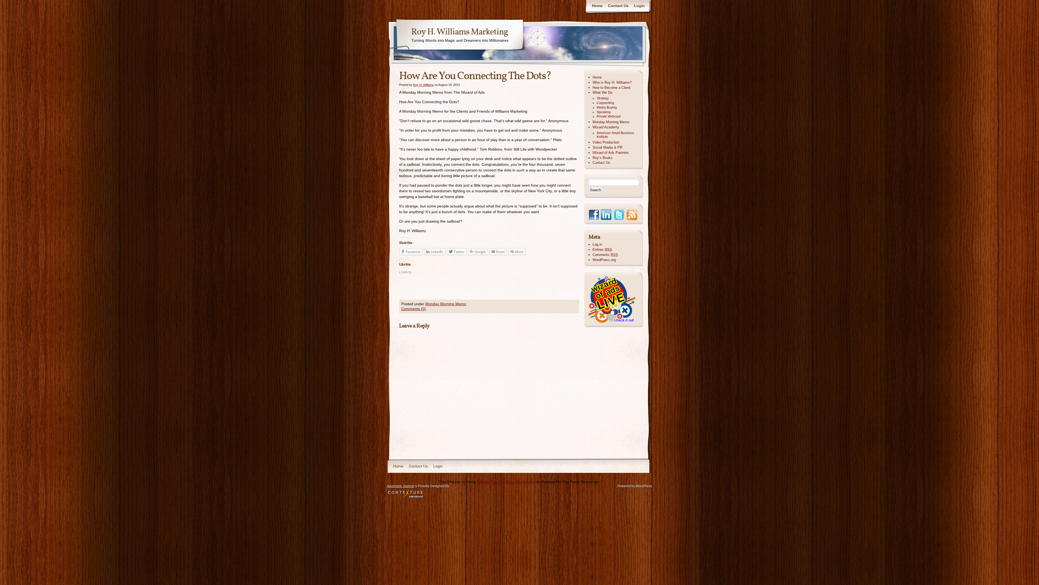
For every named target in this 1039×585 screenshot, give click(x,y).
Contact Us (618, 6)
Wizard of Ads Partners (611, 153)
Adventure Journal (400, 486)
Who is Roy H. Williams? (612, 82)
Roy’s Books (603, 158)
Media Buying (607, 107)
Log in (597, 244)
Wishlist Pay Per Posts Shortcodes (506, 482)
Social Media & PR (607, 147)
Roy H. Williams (423, 84)
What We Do (602, 92)
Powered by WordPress (634, 486)
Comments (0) (413, 309)
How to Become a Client (611, 88)
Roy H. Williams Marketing (459, 32)
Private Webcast (608, 116)
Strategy (603, 98)
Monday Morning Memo (445, 304)
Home (597, 6)
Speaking (604, 112)
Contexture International (405, 494)
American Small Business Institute (615, 135)
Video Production (606, 142)
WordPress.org (604, 260)
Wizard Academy (606, 127)
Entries (602, 250)
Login (639, 6)
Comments (605, 255)
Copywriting (605, 103)
